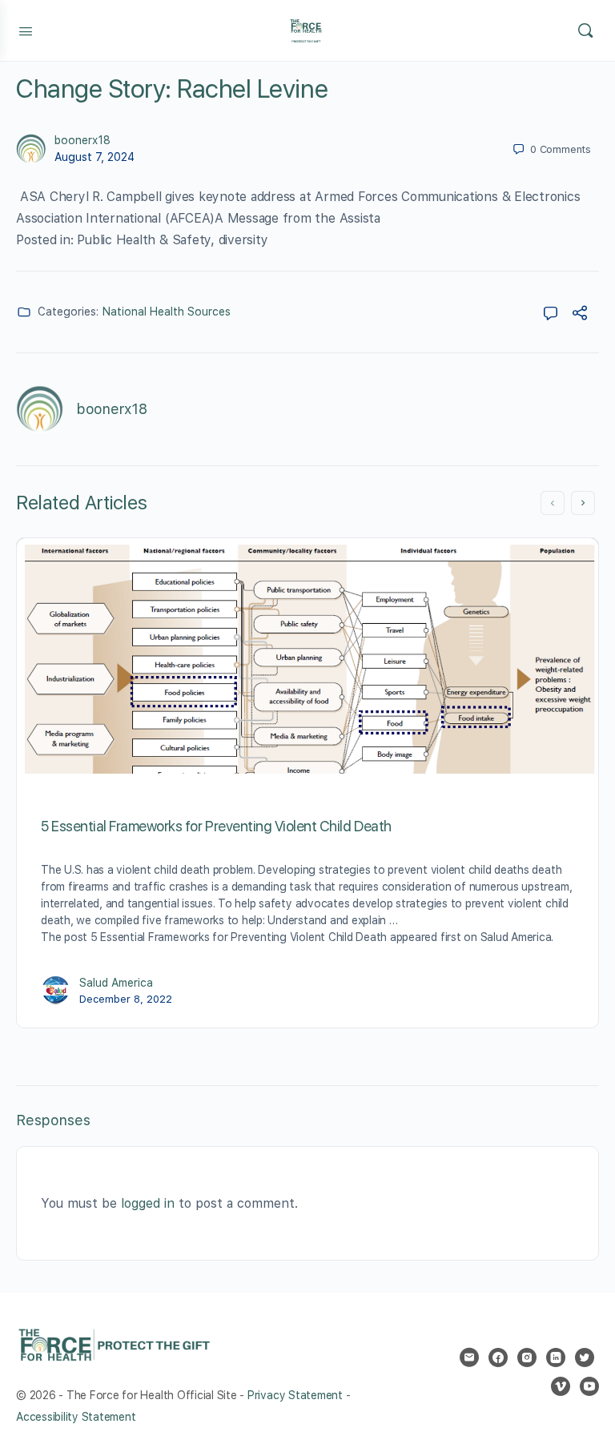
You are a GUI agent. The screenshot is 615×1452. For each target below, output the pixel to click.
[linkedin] (555, 1357)
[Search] (585, 30)
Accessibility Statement (75, 1416)
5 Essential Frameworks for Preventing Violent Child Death (216, 826)
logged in (148, 1203)
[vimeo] (560, 1386)
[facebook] (498, 1357)
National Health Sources (166, 311)
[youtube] (589, 1386)
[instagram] (527, 1357)
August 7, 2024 (94, 157)
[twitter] (584, 1357)
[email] (469, 1357)
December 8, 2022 (125, 999)
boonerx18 (82, 140)
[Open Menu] (25, 29)
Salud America (116, 982)
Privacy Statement (295, 1395)
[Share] (579, 315)
